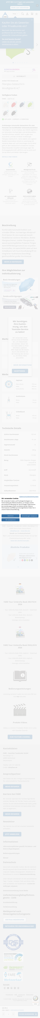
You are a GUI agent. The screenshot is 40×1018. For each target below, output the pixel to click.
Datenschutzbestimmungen (28, 496)
